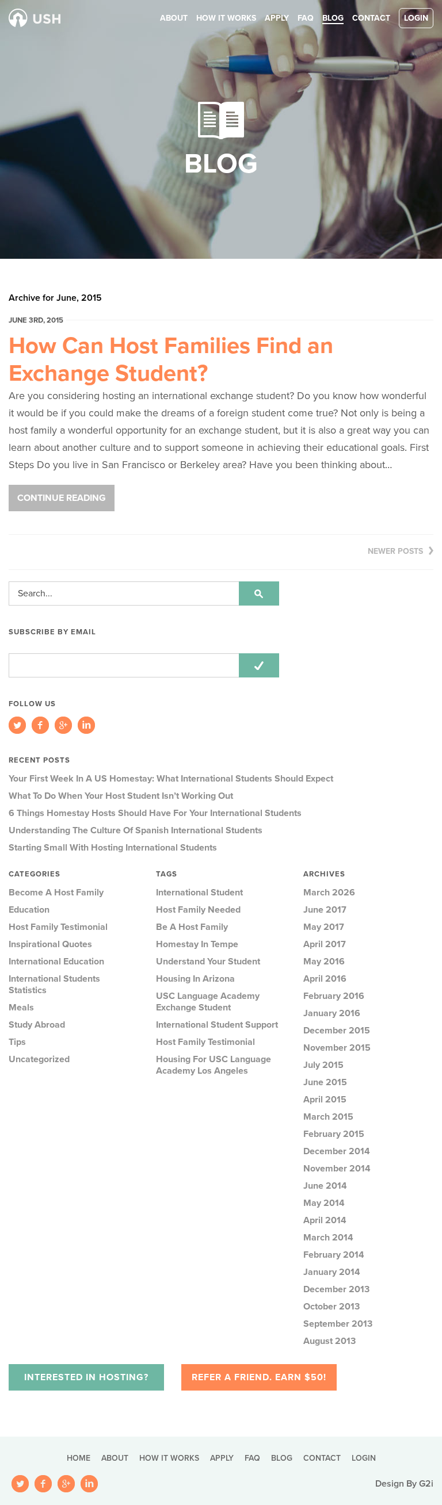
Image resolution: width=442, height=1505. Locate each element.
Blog (333, 18)
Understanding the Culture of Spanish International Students (135, 830)
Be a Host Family (192, 927)
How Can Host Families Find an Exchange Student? (171, 359)
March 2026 (329, 892)
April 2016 (324, 979)
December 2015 (336, 1030)
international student (199, 892)
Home (78, 1458)
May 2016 (324, 961)
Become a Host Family (56, 892)
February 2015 (333, 1134)
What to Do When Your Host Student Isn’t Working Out (121, 796)
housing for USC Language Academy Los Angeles (213, 1065)
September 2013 (337, 1324)
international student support (217, 1025)
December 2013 (336, 1289)
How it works (226, 18)
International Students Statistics (54, 984)
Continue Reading (61, 498)
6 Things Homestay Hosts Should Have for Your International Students (155, 813)
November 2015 (337, 1048)
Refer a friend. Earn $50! (259, 1377)
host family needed (198, 910)
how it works (169, 1458)
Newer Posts (395, 551)
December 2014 (336, 1151)
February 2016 (333, 996)
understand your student (208, 961)
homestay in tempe (197, 944)
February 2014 (333, 1255)
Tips (17, 1042)
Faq (306, 18)
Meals (21, 1007)
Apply (277, 18)
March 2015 (328, 1117)
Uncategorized (39, 1059)
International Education (56, 961)
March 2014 (328, 1237)
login (416, 18)
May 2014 (324, 1203)
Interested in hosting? (86, 1377)
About (174, 18)
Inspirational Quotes (50, 944)
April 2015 (324, 1099)
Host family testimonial (205, 1042)
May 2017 (323, 927)
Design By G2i (404, 1483)
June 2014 (325, 1186)
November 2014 (337, 1168)
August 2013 (329, 1341)
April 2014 (324, 1220)
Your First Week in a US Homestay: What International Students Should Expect (171, 778)
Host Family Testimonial (58, 927)
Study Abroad (37, 1025)
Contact (371, 18)
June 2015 (325, 1082)
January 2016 (331, 1013)
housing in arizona (195, 979)
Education (29, 910)
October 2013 (331, 1306)
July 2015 (323, 1065)
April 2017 (324, 944)
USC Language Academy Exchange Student (208, 1001)
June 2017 (324, 910)
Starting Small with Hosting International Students (113, 847)
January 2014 (331, 1272)
